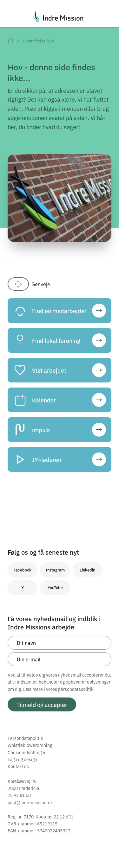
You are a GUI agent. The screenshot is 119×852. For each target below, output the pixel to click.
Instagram (55, 569)
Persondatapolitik (25, 738)
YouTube (55, 587)
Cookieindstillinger (27, 752)
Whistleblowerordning (30, 745)
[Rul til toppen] (106, 834)
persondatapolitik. (76, 689)
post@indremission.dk (30, 802)
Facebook (22, 569)
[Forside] (11, 41)
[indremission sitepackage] (59, 16)
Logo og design (22, 759)
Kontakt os (18, 766)
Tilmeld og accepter (42, 704)
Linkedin (87, 569)
